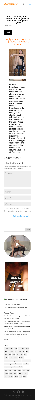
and (16, 348)
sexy (6, 367)
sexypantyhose (13, 367)
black (27, 348)
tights (6, 373)
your (24, 376)
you (20, 376)
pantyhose (7, 361)
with (6, 376)
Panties (21, 358)
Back (8, 32)
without (11, 376)
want (10, 373)
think (23, 370)
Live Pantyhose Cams (20, 43)
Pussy (16, 364)
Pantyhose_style (9, 364)
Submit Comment (21, 216)
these (19, 370)
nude (10, 358)
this (28, 370)
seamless (25, 364)
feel (20, 351)
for (23, 351)
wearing (20, 373)
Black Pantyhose (9, 351)
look (21, 354)
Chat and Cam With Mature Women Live (15, 307)
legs (13, 354)
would (16, 376)
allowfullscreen (9, 348)
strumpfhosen (8, 370)
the (15, 370)
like (17, 354)
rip (20, 364)
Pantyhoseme (26, 361)
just (10, 354)
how (6, 354)
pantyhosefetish (16, 361)
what (26, 373)
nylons (16, 358)
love (25, 354)
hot (27, 351)
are (19, 348)
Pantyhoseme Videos (17, 39)
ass (23, 348)
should (20, 367)
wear (15, 373)
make (6, 358)
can (16, 351)
